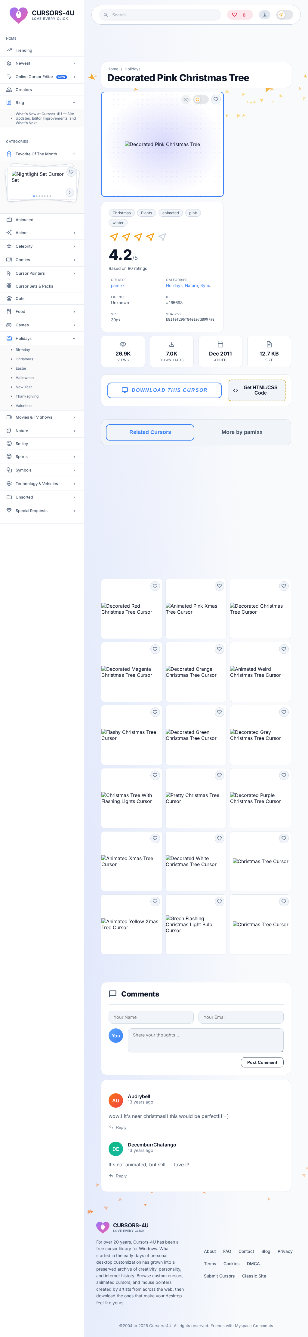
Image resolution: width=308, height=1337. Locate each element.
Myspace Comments (254, 1325)
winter (118, 223)
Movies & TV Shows (34, 417)
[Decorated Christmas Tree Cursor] (260, 609)
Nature (22, 430)
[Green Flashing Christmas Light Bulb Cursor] (196, 924)
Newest (23, 63)
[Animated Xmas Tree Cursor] (131, 861)
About (210, 1251)
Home (113, 68)
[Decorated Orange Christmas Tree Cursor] (196, 672)
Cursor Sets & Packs (34, 286)
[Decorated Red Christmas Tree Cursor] (131, 609)
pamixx (118, 285)
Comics (23, 259)
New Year (24, 387)
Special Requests (32, 510)
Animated (24, 219)
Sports (22, 456)
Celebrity (24, 246)
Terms (210, 1263)
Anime (22, 232)
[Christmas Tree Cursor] (260, 861)
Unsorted (24, 497)
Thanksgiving (27, 396)
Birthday (23, 349)
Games (22, 324)
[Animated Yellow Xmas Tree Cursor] (131, 924)
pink (193, 213)
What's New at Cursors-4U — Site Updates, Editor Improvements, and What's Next (46, 118)
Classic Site (254, 1275)
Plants (146, 213)
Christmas (24, 359)
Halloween (25, 377)
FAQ (227, 1251)
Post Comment (262, 1062)
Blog (20, 102)
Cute (20, 298)
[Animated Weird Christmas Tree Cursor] (260, 672)
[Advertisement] (196, 43)
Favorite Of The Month (36, 153)
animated (170, 213)
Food (20, 311)
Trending (24, 50)
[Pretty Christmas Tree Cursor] (196, 798)
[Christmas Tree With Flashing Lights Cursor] (131, 798)
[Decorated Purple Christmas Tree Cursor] (260, 798)
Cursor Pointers (30, 273)
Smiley (22, 443)
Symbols (24, 470)
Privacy (285, 1251)
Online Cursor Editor (40, 76)
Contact (246, 1251)
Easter (21, 368)
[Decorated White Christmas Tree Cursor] (196, 861)
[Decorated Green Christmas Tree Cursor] (196, 735)
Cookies (231, 1263)
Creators (24, 89)
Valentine (24, 405)
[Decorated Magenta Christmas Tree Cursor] (131, 672)
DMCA (253, 1263)
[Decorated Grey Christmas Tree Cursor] (260, 735)
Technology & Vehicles (37, 483)
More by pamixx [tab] (242, 432)
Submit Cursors (219, 1275)
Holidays (24, 338)
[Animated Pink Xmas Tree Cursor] (196, 609)
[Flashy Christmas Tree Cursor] (131, 735)
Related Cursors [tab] (150, 432)
